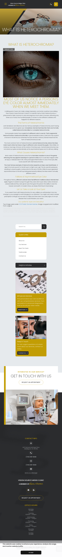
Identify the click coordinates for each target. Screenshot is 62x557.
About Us (21, 241)
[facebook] (28, 490)
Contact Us (22, 256)
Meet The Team (23, 248)
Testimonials (23, 252)
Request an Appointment (31, 382)
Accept (31, 552)
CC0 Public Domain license (28, 204)
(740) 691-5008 (31, 457)
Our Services (22, 244)
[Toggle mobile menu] (5, 4)
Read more (21, 310)
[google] (34, 490)
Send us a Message (31, 473)
